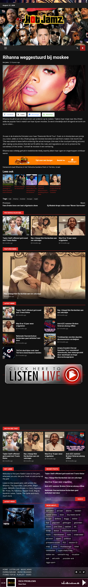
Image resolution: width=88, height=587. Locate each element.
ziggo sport (50, 562)
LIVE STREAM (82, 48)
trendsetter (50, 550)
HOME (5, 569)
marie (48, 534)
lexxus (56, 530)
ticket (76, 546)
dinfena (58, 518)
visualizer (75, 554)
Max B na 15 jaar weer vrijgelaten (72, 225)
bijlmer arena (51, 515)
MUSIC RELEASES (24, 572)
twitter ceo (50, 554)
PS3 (64, 542)
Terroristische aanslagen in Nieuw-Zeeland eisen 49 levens (7, 189)
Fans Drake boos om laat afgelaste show (20, 204)
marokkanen (59, 534)
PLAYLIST (21, 574)
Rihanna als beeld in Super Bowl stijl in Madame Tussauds (55, 189)
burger (49, 518)
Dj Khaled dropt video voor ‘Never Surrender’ (66, 204)
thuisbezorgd (65, 546)
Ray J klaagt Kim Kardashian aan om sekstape (44, 225)
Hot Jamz (6, 62)
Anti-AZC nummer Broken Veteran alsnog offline (44, 275)
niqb (9, 199)
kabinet (68, 526)
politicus (67, 538)
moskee (22, 199)
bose (62, 515)
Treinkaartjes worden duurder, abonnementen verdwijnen (50, 339)
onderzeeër (78, 534)
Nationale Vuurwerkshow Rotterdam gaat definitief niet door (8, 339)
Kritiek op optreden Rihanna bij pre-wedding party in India (43, 190)
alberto (69, 511)
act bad (60, 511)
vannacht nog (63, 554)
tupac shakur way (65, 550)
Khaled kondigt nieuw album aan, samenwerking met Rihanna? (31, 189)
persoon (49, 538)
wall (47, 558)
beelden (78, 511)
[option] (44, 275)
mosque (29, 199)
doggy (66, 518)
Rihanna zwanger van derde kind (19, 187)
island (48, 526)
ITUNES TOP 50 (9, 574)
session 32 (73, 542)
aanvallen (50, 511)
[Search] (77, 48)
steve (55, 546)
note (69, 534)
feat (47, 522)
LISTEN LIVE (14, 569)
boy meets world (73, 515)
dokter (74, 518)
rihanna (15, 199)
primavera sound (53, 542)
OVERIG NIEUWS (9, 572)
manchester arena (69, 530)
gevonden (78, 522)
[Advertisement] (44, 32)
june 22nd (58, 526)
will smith (56, 558)
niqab (36, 199)
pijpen (58, 538)
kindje (48, 530)
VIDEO (28, 574)
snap (48, 546)
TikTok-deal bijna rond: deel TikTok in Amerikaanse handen (8, 353)
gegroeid (56, 522)
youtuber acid (68, 558)
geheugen (67, 522)
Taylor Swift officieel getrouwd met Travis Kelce (16, 225)
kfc (75, 526)
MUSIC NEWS (26, 569)
